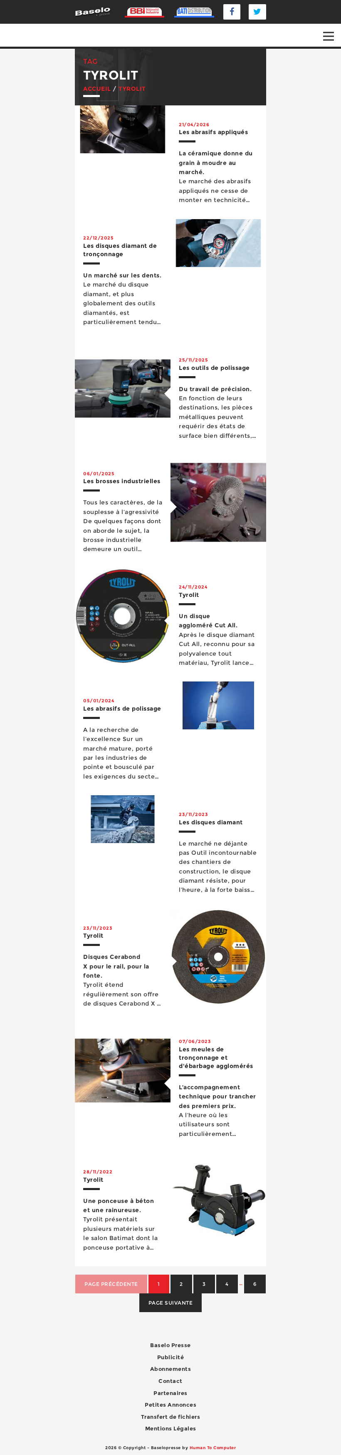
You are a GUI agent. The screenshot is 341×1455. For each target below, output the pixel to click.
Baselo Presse (170, 1345)
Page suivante (170, 1303)
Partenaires (170, 1393)
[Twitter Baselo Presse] (257, 12)
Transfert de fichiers (170, 1416)
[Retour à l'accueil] (93, 11)
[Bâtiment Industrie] (144, 11)
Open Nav (328, 36)
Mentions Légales (170, 1428)
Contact (170, 1381)
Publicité (170, 1357)
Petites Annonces (170, 1404)
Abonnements (170, 1368)
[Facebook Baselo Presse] (232, 12)
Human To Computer (213, 1447)
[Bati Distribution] (194, 11)
